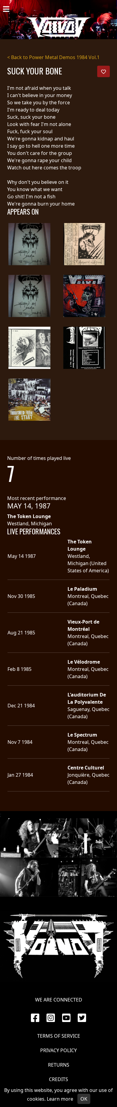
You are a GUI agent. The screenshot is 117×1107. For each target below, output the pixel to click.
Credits (58, 1079)
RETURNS (58, 1064)
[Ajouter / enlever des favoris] (103, 71)
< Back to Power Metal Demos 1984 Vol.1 (53, 57)
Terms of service (58, 1036)
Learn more (60, 1099)
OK (83, 1099)
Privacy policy (58, 1050)
